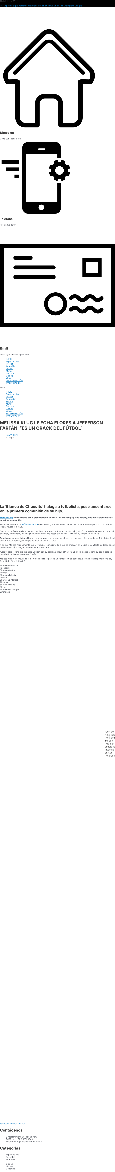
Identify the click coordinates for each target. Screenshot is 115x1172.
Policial (9, 364)
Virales (9, 378)
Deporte (10, 373)
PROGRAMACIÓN (14, 380)
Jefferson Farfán (30, 524)
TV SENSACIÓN (13, 383)
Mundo (9, 371)
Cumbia (9, 376)
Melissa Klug (6, 517)
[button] (57, 387)
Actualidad (11, 366)
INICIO (9, 359)
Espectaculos (12, 361)
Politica (9, 368)
